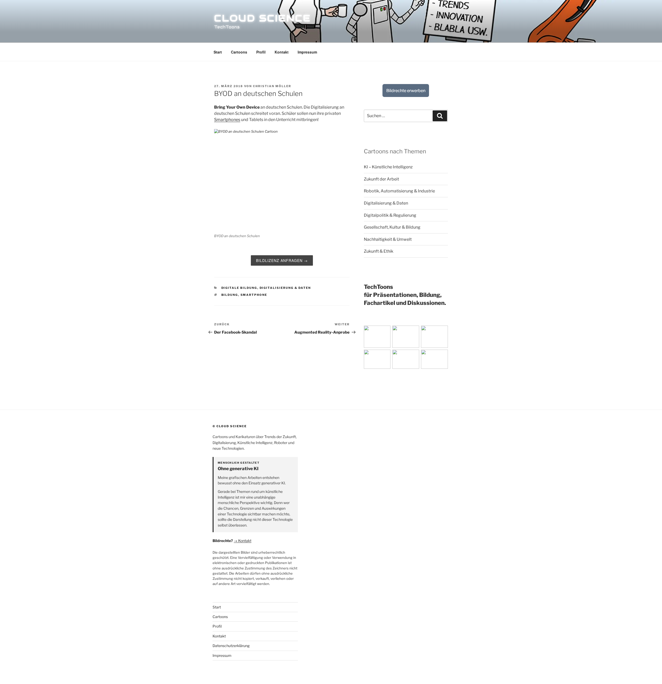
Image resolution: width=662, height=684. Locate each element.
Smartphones (227, 119)
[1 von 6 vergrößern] (383, 332)
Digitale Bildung (239, 288)
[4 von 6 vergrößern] (383, 356)
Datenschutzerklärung (231, 645)
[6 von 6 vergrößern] (441, 356)
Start (218, 52)
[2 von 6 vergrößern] (412, 332)
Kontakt (282, 52)
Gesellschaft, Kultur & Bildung (392, 227)
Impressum (307, 52)
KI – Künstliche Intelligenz (388, 166)
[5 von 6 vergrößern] (412, 356)
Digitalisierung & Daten (285, 288)
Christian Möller (272, 86)
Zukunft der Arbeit (381, 179)
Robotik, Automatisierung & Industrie (399, 191)
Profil (261, 52)
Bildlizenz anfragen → (282, 260)
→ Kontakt (242, 540)
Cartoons (239, 52)
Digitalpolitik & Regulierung (390, 215)
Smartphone (253, 295)
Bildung (229, 295)
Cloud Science (262, 18)
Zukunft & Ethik (378, 251)
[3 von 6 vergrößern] (441, 332)
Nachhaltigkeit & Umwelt (388, 239)
